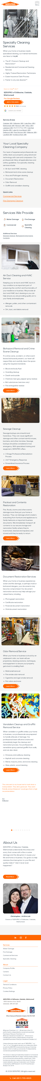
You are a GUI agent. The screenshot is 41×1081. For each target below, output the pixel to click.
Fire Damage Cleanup (13, 200)
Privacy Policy (7, 988)
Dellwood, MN (8, 132)
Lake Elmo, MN (29, 123)
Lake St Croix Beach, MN (21, 130)
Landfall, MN (7, 135)
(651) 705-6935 (12, 102)
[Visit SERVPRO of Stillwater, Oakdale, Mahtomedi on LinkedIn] (15, 938)
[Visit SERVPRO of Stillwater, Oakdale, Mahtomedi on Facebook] (25, 938)
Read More (10, 877)
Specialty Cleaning (9, 959)
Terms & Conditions (9, 984)
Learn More (10, 390)
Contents (6, 238)
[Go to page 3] (16, 830)
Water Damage (8, 949)
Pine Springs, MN (20, 132)
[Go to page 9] (29, 830)
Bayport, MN (20, 126)
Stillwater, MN (18, 123)
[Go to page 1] (12, 830)
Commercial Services (12, 196)
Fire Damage (7, 952)
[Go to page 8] (27, 830)
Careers (6, 972)
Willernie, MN (31, 132)
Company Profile (9, 968)
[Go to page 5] (20, 830)
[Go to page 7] (25, 830)
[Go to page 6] (23, 830)
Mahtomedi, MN (8, 126)
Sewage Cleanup (9, 236)
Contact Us (7, 975)
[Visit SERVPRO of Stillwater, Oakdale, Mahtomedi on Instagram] (20, 937)
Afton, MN (29, 126)
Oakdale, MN (7, 123)
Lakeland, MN (8, 128)
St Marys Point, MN (19, 135)
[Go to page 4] (18, 830)
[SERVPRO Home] (10, 3)
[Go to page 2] (14, 830)
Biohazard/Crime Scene (24, 236)
